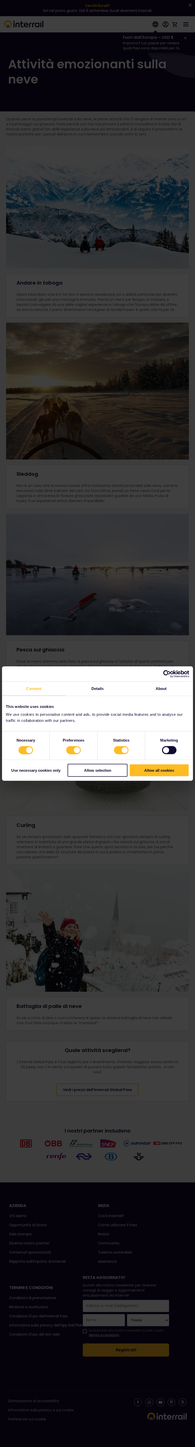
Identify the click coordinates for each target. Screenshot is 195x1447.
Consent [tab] (33, 688)
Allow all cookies (159, 770)
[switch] (73, 750)
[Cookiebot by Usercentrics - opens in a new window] (167, 674)
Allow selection (97, 770)
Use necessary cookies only (35, 770)
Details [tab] (97, 688)
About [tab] (161, 688)
